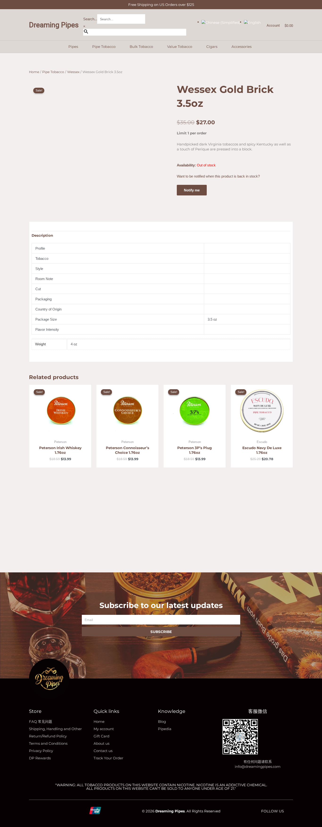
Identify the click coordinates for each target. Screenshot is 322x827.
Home (34, 72)
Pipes (73, 46)
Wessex (73, 72)
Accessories (241, 46)
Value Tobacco (179, 46)
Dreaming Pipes (53, 25)
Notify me (192, 190)
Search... (90, 19)
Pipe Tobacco (104, 46)
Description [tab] (42, 235)
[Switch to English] (252, 22)
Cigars (211, 46)
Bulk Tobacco (141, 46)
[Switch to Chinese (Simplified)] (221, 22)
